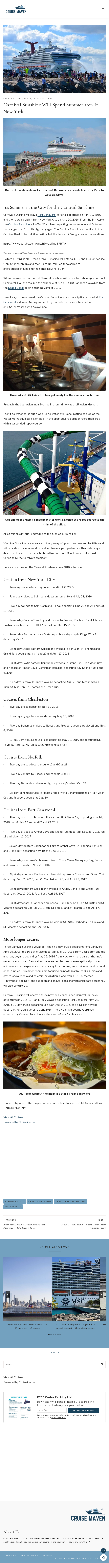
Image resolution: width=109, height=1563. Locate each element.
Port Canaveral (46, 214)
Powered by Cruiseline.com (20, 1122)
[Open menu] (103, 9)
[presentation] (27, 1289)
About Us (11, 1556)
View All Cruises (13, 1117)
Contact (47, 1556)
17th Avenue (99, 1558)
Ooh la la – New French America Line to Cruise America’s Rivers (83, 1224)
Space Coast (16, 287)
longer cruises (13, 1207)
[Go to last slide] (8, 1294)
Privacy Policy (29, 1556)
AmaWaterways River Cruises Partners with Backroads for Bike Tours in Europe (24, 1224)
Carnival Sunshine (19, 224)
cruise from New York (40, 1201)
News (50, 99)
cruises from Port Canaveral (70, 1201)
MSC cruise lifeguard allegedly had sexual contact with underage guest (75, 1326)
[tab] (49, 1334)
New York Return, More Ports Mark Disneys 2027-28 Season (27, 1326)
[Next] (101, 1294)
